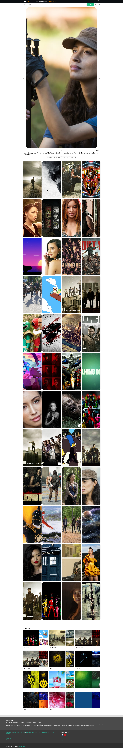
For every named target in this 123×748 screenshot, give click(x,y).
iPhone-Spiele (8, 734)
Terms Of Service (20, 746)
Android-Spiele (8, 733)
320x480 (30, 732)
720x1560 (33, 732)
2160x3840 (49, 732)
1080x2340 (14, 732)
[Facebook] (63, 735)
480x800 (27, 732)
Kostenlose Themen (8, 738)
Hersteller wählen (64, 736)
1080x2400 (10, 732)
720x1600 (24, 732)
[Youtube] (65, 735)
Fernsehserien (49, 157)
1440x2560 (36, 732)
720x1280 (18, 732)
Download (90, 4)
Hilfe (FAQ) (63, 740)
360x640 (40, 732)
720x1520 (53, 732)
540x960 (46, 732)
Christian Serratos (65, 157)
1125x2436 (43, 732)
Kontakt (62, 739)
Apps (6, 739)
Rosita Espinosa (73, 157)
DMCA (24, 746)
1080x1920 (7, 732)
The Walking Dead (57, 157)
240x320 (21, 732)
